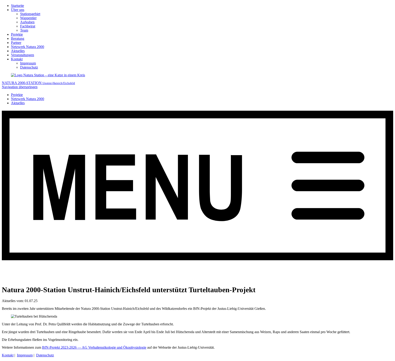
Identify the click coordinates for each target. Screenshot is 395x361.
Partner (16, 43)
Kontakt (17, 59)
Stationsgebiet (30, 14)
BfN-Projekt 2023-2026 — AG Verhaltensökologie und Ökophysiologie (94, 347)
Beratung (17, 38)
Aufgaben (27, 22)
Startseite (17, 6)
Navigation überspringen (19, 87)
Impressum (28, 63)
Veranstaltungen (22, 55)
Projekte (17, 34)
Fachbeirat (27, 26)
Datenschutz (29, 67)
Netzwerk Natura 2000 (27, 47)
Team (24, 30)
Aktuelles (18, 51)
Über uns (17, 10)
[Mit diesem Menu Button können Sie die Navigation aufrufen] (197, 279)
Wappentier (28, 18)
